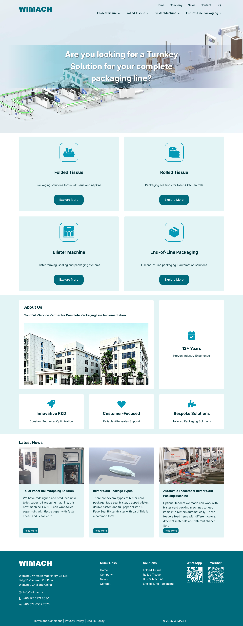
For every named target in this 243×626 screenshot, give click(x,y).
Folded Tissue (107, 13)
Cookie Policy (96, 621)
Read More (31, 531)
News (191, 5)
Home (160, 5)
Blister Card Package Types (113, 491)
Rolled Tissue (135, 13)
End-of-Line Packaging (202, 13)
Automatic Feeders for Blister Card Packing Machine (188, 493)
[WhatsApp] (194, 575)
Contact (206, 5)
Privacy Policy (74, 621)
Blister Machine (165, 13)
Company (176, 5)
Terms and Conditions (47, 621)
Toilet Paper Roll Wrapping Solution (48, 491)
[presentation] (51, 465)
